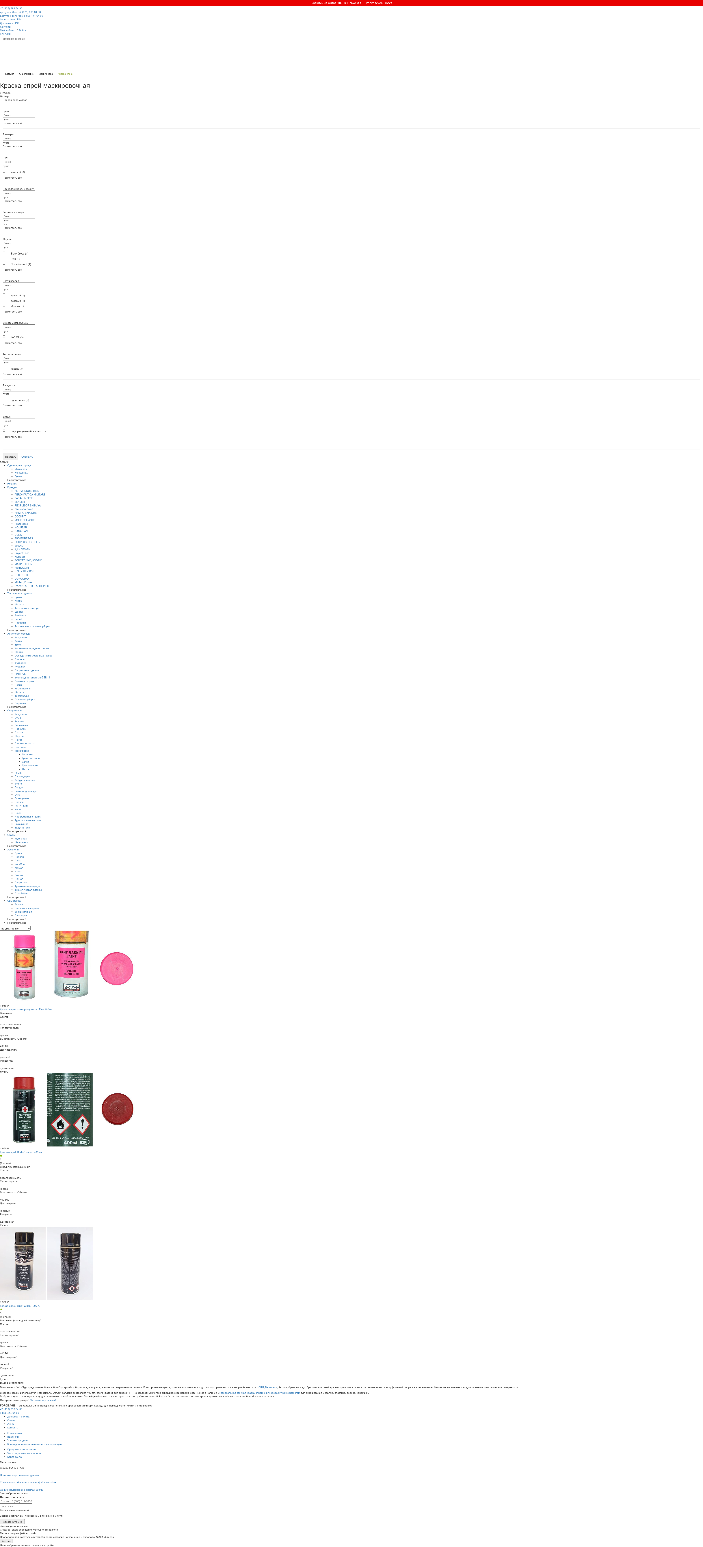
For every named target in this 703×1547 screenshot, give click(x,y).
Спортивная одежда (27, 670)
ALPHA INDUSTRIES (27, 491)
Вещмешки (21, 725)
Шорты (19, 611)
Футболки (20, 615)
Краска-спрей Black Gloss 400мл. (20, 1305)
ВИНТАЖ (20, 674)
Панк (18, 860)
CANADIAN (21, 531)
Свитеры (20, 659)
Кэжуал (19, 867)
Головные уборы (25, 699)
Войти (22, 30)
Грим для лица (31, 758)
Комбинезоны (23, 688)
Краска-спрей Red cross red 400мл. (21, 1152)
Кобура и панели (25, 780)
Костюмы (27, 754)
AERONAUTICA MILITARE (30, 494)
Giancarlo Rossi (24, 509)
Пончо (18, 739)
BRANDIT (20, 545)
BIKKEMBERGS (24, 538)
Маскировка (22, 750)
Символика (14, 900)
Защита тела (22, 827)
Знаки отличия (23, 911)
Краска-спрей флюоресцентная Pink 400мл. (26, 1009)
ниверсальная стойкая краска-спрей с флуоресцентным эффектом (259, 1392)
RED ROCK (21, 575)
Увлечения (13, 849)
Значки (19, 904)
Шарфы (19, 736)
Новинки (12, 483)
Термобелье (22, 695)
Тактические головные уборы (32, 626)
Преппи (19, 856)
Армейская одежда (18, 633)
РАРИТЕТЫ (21, 805)
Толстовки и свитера (27, 608)
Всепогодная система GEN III (32, 677)
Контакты (5, 26)
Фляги (18, 783)
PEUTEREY (21, 523)
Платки (19, 732)
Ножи (18, 813)
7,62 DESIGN (22, 549)
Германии (271, 1387)
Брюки (18, 597)
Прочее (19, 802)
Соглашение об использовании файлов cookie (28, 1482)
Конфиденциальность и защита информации (34, 1444)
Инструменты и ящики (28, 816)
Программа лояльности (21, 1449)
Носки (18, 684)
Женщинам (21, 472)
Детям (18, 476)
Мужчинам (21, 469)
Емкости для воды (25, 791)
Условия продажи (17, 1440)
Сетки (25, 761)
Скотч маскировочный (43, 1400)
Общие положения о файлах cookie (21, 1489)
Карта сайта (14, 1456)
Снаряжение (15, 710)
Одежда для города (19, 465)
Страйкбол (21, 893)
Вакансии (13, 1436)
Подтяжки (20, 747)
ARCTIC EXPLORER (26, 513)
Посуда (19, 787)
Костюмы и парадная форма (32, 648)
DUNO (18, 534)
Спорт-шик (21, 882)
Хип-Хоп (20, 864)
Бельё (18, 619)
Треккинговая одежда (27, 886)
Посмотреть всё (12, 123)
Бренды (12, 487)
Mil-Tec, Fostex (23, 582)
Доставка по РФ (9, 23)
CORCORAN (22, 578)
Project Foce (22, 553)
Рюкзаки (20, 721)
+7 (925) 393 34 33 (11, 10)
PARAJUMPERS (24, 498)
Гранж (18, 853)
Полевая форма (24, 681)
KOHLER (20, 556)
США (261, 1387)
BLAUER (20, 502)
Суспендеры (22, 776)
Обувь (11, 835)
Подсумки (20, 728)
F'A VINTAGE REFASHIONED (32, 586)
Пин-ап (19, 878)
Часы (18, 809)
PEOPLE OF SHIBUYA (28, 505)
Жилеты (19, 604)
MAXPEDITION (23, 564)
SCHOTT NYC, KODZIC (28, 560)
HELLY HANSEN (24, 571)
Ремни (18, 772)
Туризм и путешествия (28, 820)
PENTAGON (22, 567)
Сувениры (21, 915)
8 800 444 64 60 (9, 1413)
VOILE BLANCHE (25, 520)
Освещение (22, 798)
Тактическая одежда (19, 593)
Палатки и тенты (24, 743)
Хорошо (6, 1541)
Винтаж (19, 875)
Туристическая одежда (28, 889)
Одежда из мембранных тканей (34, 655)
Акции (10, 1424)
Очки (18, 794)
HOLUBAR (21, 527)
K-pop (18, 871)
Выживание (21, 824)
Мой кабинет (7, 30)
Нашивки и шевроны (27, 908)
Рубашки (20, 666)
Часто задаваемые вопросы (24, 1453)
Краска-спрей (30, 765)
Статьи (11, 1420)
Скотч (25, 769)
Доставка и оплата (18, 1416)
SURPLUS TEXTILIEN (27, 542)
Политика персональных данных (19, 1475)
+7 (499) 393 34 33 (11, 1409)
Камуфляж (21, 637)
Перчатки (20, 622)
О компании (14, 1433)
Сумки (18, 717)
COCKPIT (20, 516)
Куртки (19, 600)
